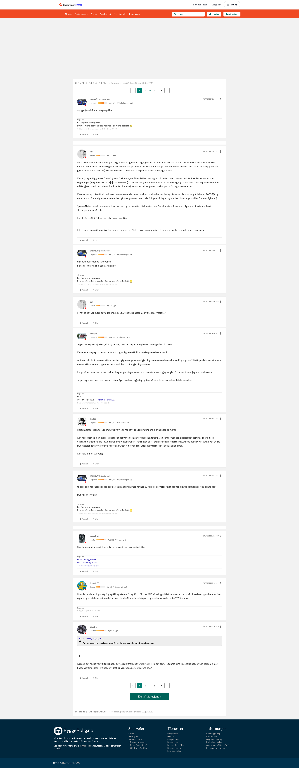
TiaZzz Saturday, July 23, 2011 (91, 638)
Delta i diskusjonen (149, 696)
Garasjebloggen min (87, 559)
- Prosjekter (134, 736)
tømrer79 (94, 99)
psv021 (93, 627)
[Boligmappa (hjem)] (70, 4)
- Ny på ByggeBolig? (137, 745)
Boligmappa (172, 733)
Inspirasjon (134, 14)
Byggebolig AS (71, 763)
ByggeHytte (172, 742)
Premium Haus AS (105, 399)
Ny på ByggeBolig (214, 739)
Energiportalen (174, 751)
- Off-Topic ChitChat (137, 748)
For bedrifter (200, 4)
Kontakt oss (211, 736)
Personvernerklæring (215, 748)
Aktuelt (68, 14)
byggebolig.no (86, 746)
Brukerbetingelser (214, 742)
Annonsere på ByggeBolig (218, 745)
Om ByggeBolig (213, 733)
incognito (94, 333)
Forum (94, 14)
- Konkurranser (135, 739)
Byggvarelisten (174, 748)
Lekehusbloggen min (87, 562)
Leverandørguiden (175, 745)
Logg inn (216, 4)
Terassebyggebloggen (88, 565)
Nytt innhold (120, 14)
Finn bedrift (105, 14)
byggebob (94, 536)
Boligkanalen (173, 739)
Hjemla (170, 736)
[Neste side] (167, 90)
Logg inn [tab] (215, 14)
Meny (234, 4)
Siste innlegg (81, 14)
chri (91, 151)
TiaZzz (93, 419)
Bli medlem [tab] (233, 14)
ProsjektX (94, 583)
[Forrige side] (161, 90)
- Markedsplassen (136, 742)
